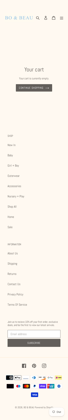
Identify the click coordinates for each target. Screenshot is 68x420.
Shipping (12, 264)
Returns (12, 274)
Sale (10, 227)
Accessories (14, 186)
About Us (13, 253)
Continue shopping (31, 87)
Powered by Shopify (44, 407)
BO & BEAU (29, 407)
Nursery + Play (16, 196)
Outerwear (14, 176)
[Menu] (62, 18)
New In (11, 145)
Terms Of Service (17, 305)
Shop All (12, 207)
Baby (10, 155)
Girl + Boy (13, 166)
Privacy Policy (15, 294)
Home (11, 217)
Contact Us (14, 284)
